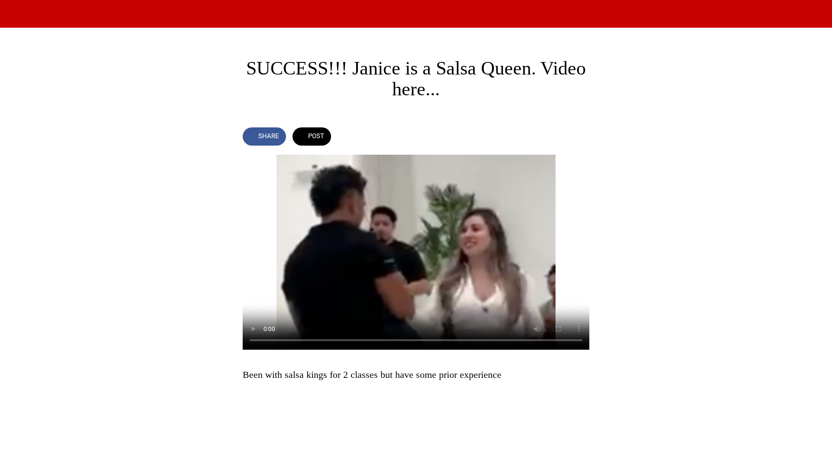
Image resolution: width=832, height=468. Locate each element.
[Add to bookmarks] (558, 137)
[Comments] (579, 137)
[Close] (17, 14)
